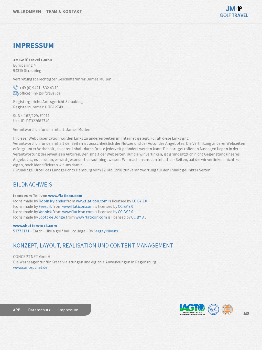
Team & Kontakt (64, 11)
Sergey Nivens (106, 230)
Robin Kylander (52, 200)
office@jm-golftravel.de (40, 93)
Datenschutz (39, 309)
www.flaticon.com (65, 195)
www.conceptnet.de (30, 267)
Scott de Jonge (52, 217)
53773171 (21, 230)
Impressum (68, 309)
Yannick (45, 211)
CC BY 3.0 (139, 200)
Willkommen (27, 11)
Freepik (45, 206)
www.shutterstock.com (35, 225)
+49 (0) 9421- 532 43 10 (39, 87)
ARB (16, 309)
